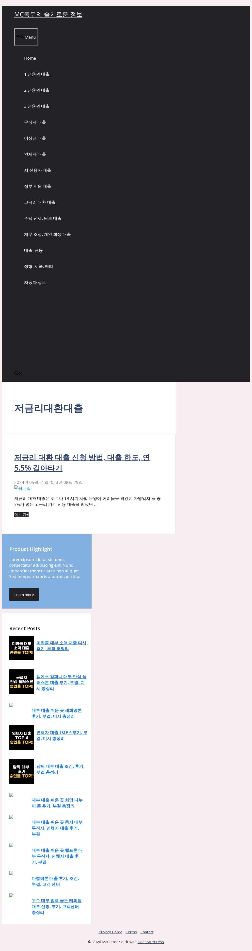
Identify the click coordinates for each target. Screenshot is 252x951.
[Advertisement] (126, 328)
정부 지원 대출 (37, 186)
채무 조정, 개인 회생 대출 (47, 234)
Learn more (24, 594)
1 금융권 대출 (36, 74)
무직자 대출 (35, 122)
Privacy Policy (110, 931)
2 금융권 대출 (36, 90)
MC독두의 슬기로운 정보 (48, 14)
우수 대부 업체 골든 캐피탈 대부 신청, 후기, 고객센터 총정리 (57, 906)
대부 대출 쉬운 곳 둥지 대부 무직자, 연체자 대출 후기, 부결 (57, 828)
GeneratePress (151, 941)
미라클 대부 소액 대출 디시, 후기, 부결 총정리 (62, 645)
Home (30, 58)
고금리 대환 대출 (39, 202)
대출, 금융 (33, 250)
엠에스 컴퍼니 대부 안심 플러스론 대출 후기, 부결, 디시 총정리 (61, 682)
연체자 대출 (35, 154)
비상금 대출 (35, 138)
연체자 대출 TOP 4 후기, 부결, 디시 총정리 (61, 735)
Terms (131, 931)
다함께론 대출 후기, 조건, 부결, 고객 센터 (55, 881)
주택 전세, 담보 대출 (43, 218)
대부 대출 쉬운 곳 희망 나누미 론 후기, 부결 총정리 (57, 803)
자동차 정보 (35, 282)
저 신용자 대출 (37, 170)
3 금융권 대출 (36, 106)
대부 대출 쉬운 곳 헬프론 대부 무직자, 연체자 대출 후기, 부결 (57, 856)
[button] (18, 374)
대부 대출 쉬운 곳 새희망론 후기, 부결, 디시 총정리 (57, 713)
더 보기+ (21, 514)
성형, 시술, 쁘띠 (38, 266)
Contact (147, 931)
